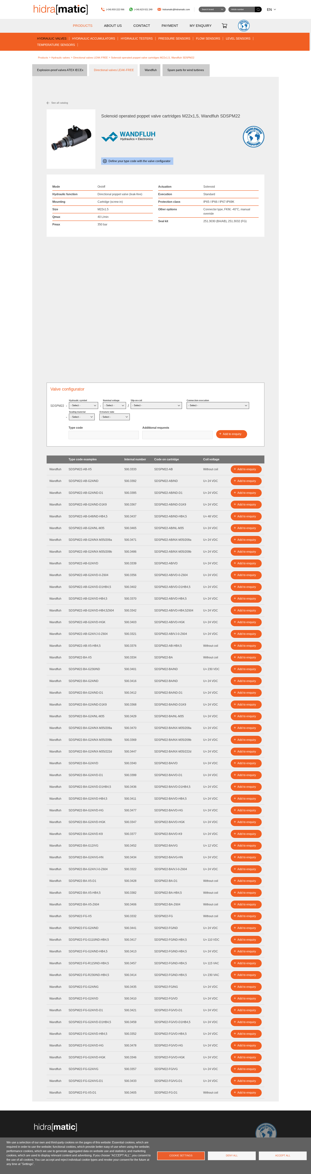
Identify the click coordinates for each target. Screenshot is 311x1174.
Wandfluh (151, 70)
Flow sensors (208, 38)
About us (113, 26)
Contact (141, 26)
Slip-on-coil (136, 400)
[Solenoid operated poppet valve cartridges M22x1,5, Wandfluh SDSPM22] (71, 139)
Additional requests (155, 427)
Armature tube (106, 412)
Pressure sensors (174, 38)
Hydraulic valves (51, 38)
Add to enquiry (246, 469)
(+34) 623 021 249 (143, 9)
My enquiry (201, 26)
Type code (76, 427)
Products (83, 26)
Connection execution (198, 400)
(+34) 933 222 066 (115, 9)
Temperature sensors (56, 45)
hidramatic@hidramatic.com (176, 9)
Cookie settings (180, 1155)
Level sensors (238, 38)
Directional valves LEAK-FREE (90, 57)
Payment (170, 26)
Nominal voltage (111, 400)
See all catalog (59, 102)
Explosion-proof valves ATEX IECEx (60, 70)
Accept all (282, 1155)
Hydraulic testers (137, 38)
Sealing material (77, 412)
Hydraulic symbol (78, 400)
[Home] (60, 9)
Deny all (232, 1155)
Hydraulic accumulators (93, 38)
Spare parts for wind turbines (185, 70)
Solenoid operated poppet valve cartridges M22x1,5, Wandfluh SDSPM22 (152, 57)
